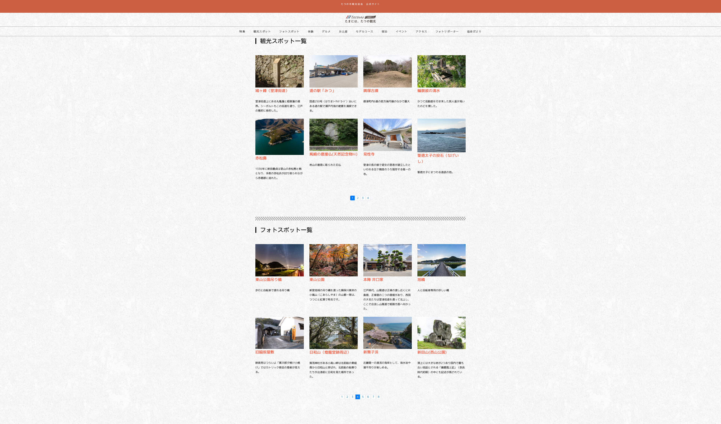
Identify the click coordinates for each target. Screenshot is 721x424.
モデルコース (364, 31)
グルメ (326, 31)
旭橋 (421, 279)
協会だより (474, 31)
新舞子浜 (370, 352)
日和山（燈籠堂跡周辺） (330, 352)
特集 (242, 31)
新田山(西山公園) (432, 352)
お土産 (343, 31)
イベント (401, 31)
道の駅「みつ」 (322, 90)
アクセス (421, 31)
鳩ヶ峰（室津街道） (272, 90)
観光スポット (262, 31)
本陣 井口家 (373, 279)
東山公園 (316, 279)
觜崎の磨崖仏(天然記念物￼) (333, 154)
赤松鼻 (261, 158)
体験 (311, 31)
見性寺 (369, 154)
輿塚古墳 (370, 90)
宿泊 (385, 31)
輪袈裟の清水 (428, 90)
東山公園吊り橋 (268, 279)
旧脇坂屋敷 (264, 352)
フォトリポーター (447, 31)
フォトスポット (289, 31)
